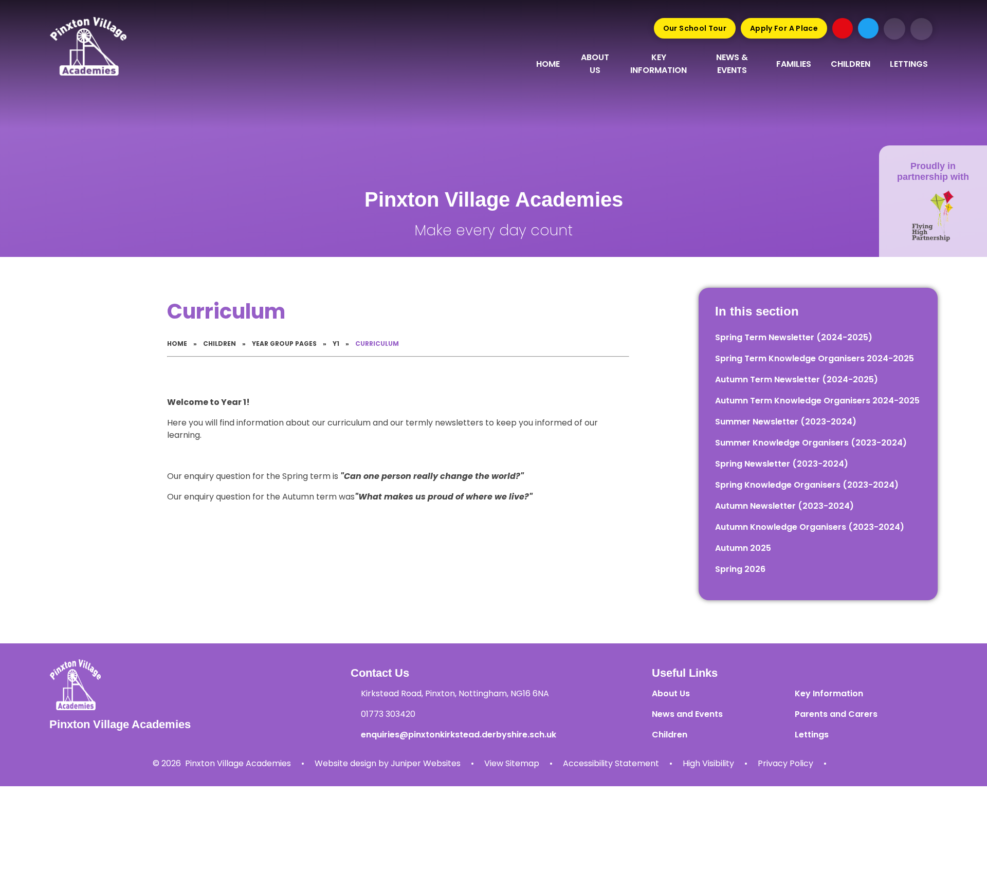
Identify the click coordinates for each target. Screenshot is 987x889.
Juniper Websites (426, 763)
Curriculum (377, 343)
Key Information (829, 693)
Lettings (812, 734)
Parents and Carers (836, 714)
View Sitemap (511, 763)
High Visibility (708, 763)
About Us (671, 693)
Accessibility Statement (611, 763)
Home (177, 343)
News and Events (687, 714)
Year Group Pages (284, 343)
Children (219, 343)
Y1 (336, 343)
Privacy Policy (785, 763)
